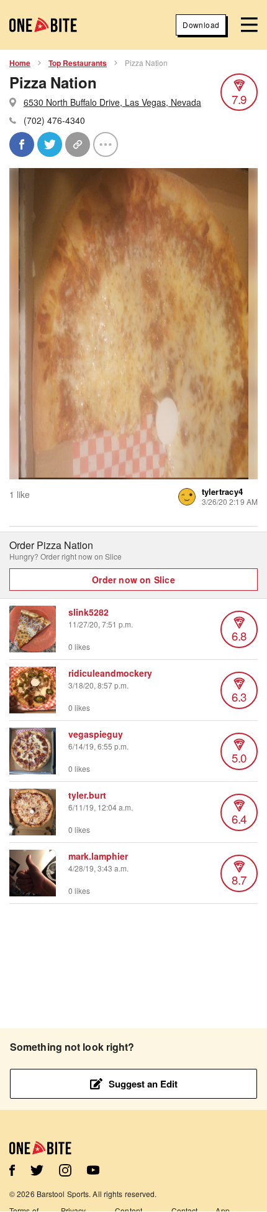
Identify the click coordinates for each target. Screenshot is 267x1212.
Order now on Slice (133, 579)
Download (201, 24)
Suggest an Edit (143, 1084)
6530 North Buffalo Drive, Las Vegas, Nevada (112, 102)
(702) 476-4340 (54, 120)
